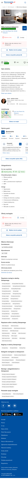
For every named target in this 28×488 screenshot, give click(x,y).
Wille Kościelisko (14, 325)
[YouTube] (9, 406)
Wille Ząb (14, 333)
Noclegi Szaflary (5, 301)
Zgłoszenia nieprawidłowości (9, 444)
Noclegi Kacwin (17, 308)
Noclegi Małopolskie (6, 393)
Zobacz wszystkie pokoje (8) (14, 55)
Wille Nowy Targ (5, 335)
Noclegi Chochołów (6, 293)
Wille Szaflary (22, 338)
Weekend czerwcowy (6, 469)
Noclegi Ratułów (15, 313)
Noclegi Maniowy (5, 313)
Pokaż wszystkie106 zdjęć (8, 22)
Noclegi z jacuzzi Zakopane (8, 386)
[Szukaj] (25, 2)
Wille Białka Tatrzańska (7, 328)
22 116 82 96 (12, 104)
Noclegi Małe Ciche (6, 303)
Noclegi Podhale (13, 348)
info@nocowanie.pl (23, 104)
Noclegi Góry (5, 348)
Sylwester (15, 467)
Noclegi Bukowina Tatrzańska (19, 286)
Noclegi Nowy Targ (17, 293)
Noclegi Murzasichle (6, 291)
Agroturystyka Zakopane (7, 365)
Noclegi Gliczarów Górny (16, 301)
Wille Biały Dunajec (14, 330)
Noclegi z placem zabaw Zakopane (9, 384)
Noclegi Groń (15, 318)
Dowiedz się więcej (6, 272)
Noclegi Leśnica (5, 311)
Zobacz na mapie (14, 121)
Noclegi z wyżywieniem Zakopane (9, 376)
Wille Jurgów (14, 335)
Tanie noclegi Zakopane (18, 393)
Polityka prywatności (6, 460)
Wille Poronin (5, 330)
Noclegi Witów (5, 298)
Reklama (3, 438)
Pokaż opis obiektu (6, 93)
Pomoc (3, 423)
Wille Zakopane (11, 7)
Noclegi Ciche (14, 311)
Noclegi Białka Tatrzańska (17, 283)
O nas (2, 426)
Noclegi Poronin (5, 288)
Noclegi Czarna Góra (15, 296)
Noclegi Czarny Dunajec (7, 306)
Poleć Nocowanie (6, 432)
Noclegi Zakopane (6, 283)
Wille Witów (14, 338)
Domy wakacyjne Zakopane (8, 360)
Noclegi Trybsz (5, 316)
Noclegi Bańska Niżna (6, 308)
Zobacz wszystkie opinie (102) (14, 159)
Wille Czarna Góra (6, 338)
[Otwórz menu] (2, 2)
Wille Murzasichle (6, 333)
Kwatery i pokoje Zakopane (20, 355)
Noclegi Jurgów (5, 296)
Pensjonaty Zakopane (20, 360)
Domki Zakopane (5, 357)
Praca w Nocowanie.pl (7, 441)
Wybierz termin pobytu (15, 50)
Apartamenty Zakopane (7, 355)
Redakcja (3, 454)
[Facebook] (3, 406)
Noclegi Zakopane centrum (8, 396)
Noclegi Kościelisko (6, 286)
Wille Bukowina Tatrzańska (19, 328)
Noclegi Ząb (15, 291)
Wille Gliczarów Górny (6, 340)
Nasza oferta (4, 429)
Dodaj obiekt (4, 451)
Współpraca (4, 435)
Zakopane (14, 469)
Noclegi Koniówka (6, 318)
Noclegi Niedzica (14, 298)
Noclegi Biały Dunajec (16, 288)
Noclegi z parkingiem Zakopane (8, 381)
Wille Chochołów (22, 333)
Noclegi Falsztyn (18, 306)
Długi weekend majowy (6, 467)
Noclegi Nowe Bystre (15, 316)
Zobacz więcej (6, 153)
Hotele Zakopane (15, 362)
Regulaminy (4, 463)
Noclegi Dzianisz (16, 303)
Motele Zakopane (5, 362)
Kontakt (3, 419)
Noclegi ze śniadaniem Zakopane (9, 379)
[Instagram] (15, 406)
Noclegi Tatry (22, 348)
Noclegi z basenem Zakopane (8, 374)
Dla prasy (3, 457)
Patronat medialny (6, 448)
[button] (6, 112)
